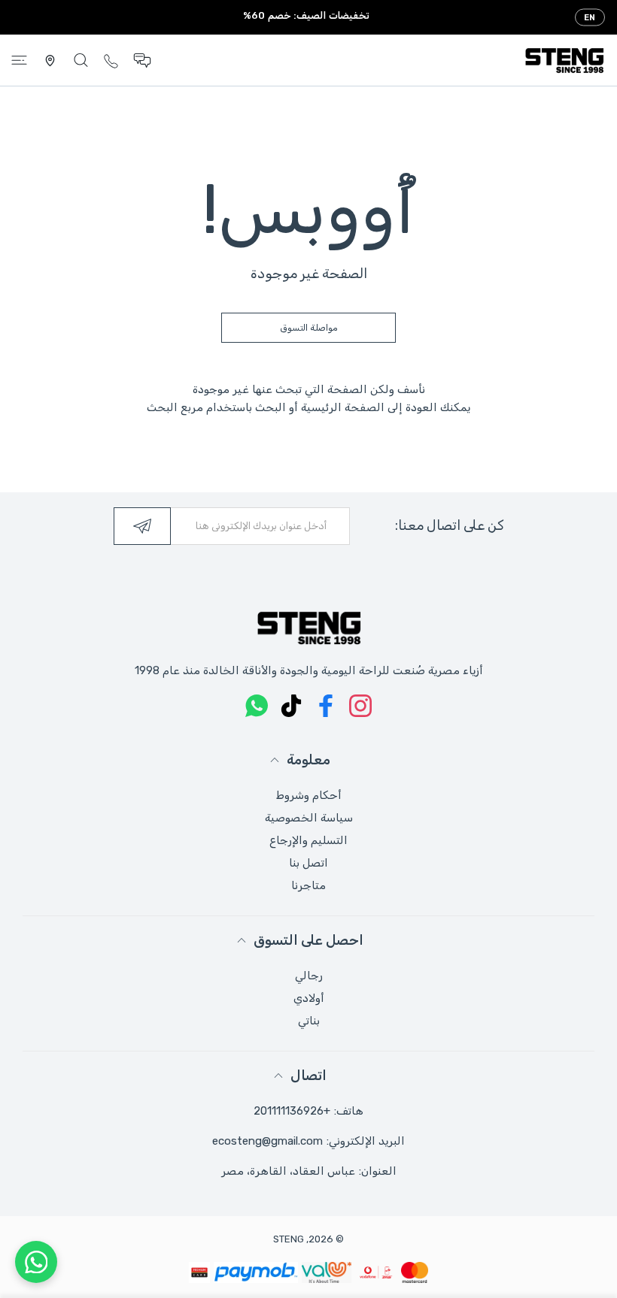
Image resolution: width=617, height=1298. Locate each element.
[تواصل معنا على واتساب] (36, 1262)
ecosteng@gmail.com (267, 1141)
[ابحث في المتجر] (80, 60)
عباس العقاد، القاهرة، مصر (288, 1171)
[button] (142, 60)
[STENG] (564, 60)
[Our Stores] (50, 60)
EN (590, 18)
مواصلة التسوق (309, 327)
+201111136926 (292, 1111)
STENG (288, 1239)
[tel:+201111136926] (111, 60)
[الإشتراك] (142, 526)
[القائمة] (19, 60)
